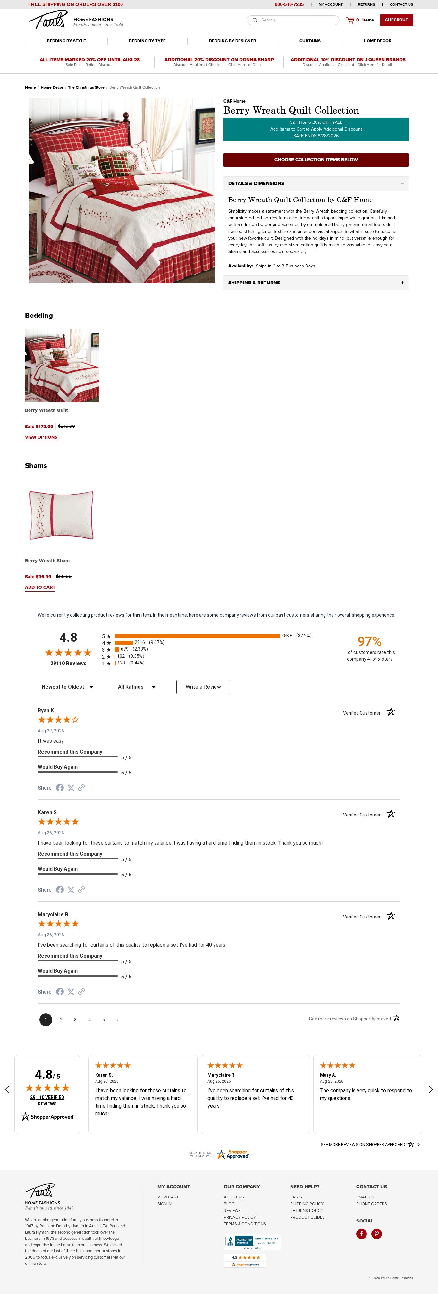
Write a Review (203, 687)
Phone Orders (371, 1204)
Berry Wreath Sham (47, 560)
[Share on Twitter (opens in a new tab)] (71, 788)
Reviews (232, 1211)
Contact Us (401, 4)
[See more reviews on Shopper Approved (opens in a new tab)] (81, 788)
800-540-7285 (289, 4)
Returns (366, 4)
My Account (331, 4)
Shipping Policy (307, 1204)
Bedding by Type (147, 41)
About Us (234, 1197)
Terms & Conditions (245, 1224)
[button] (316, 183)
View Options (41, 437)
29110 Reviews (74, 663)
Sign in (164, 1204)
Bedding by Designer (232, 41)
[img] (47, 1087)
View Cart (168, 1197)
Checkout (396, 20)
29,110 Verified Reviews (51, 1100)
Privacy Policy (240, 1217)
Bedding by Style (66, 41)
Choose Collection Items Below (316, 159)
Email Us (365, 1197)
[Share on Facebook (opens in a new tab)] (60, 788)
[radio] (219, 636)
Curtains (310, 41)
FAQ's (296, 1197)
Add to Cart (40, 587)
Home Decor (378, 41)
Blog (229, 1204)
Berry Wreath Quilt (46, 410)
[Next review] (431, 1090)
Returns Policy (306, 1211)
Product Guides (307, 1217)
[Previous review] (7, 1090)
